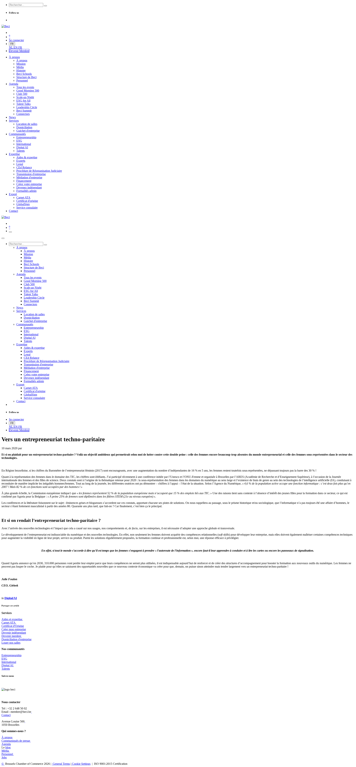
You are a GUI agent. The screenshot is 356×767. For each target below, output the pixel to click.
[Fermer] (2, 238)
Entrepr (11, 655)
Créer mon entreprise (13, 629)
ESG (4, 658)
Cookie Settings (80, 763)
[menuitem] (11, 47)
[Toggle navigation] (10, 232)
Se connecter (16, 40)
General (61, 763)
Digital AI (7, 665)
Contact (6, 715)
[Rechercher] (45, 5)
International (8, 662)
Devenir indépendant (13, 632)
